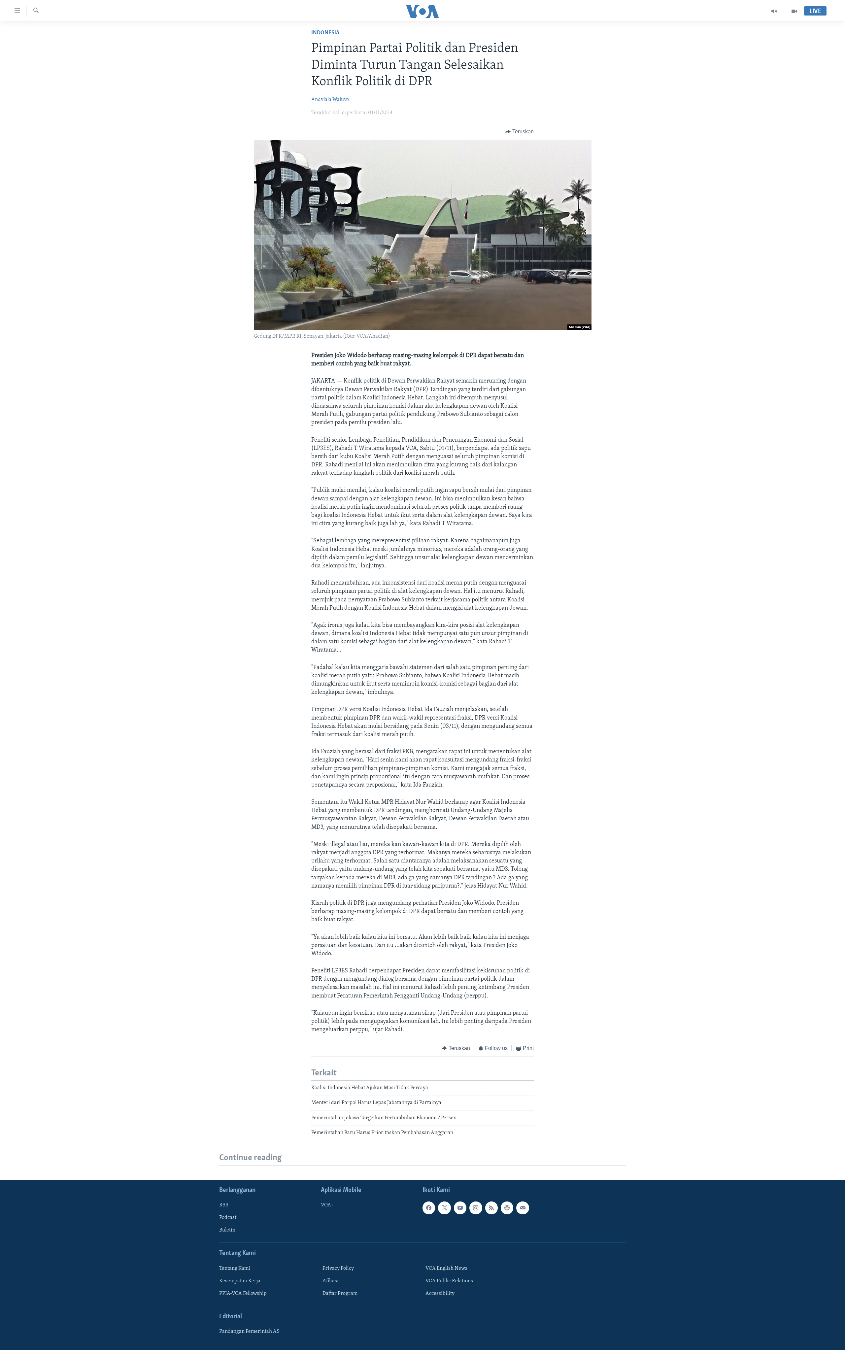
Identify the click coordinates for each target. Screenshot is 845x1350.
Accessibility (440, 1293)
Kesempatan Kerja (239, 1281)
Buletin (227, 1230)
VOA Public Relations (449, 1281)
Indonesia (325, 33)
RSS (223, 1205)
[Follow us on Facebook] (428, 1208)
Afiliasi (330, 1281)
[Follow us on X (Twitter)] (444, 1208)
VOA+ (327, 1205)
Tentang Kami (234, 1268)
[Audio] (774, 11)
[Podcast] (507, 1208)
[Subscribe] (522, 1208)
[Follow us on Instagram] (475, 1208)
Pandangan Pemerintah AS (249, 1331)
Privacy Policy (338, 1268)
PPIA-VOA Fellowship (243, 1293)
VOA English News (446, 1268)
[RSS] (491, 1208)
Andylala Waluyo (330, 99)
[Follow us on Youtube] (460, 1208)
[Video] (794, 11)
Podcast (227, 1218)
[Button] (519, 131)
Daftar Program (339, 1293)
